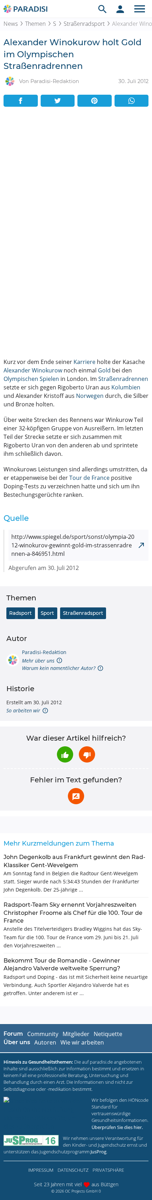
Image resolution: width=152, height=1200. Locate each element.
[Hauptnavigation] (139, 9)
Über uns (17, 1042)
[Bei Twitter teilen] (58, 101)
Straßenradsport (84, 24)
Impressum (40, 1170)
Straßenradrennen (123, 379)
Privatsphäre (108, 1170)
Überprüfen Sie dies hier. (117, 1127)
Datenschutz (73, 1170)
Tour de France (89, 478)
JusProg (98, 1151)
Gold (104, 370)
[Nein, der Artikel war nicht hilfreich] (87, 754)
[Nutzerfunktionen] (120, 9)
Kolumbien (125, 387)
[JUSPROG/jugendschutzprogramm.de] (31, 1140)
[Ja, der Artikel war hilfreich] (65, 754)
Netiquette (108, 1034)
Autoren (45, 1042)
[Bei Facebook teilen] (21, 101)
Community (42, 1034)
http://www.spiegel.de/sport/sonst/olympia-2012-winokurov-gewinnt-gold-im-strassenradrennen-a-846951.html (72, 545)
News (11, 24)
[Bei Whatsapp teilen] (132, 101)
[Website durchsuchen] (102, 9)
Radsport (20, 613)
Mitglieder (76, 1034)
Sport (47, 613)
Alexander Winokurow (33, 370)
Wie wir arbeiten (82, 1042)
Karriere (84, 362)
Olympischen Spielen (31, 379)
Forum (13, 1033)
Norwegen (90, 396)
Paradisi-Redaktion (44, 652)
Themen (35, 24)
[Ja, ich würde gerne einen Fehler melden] (76, 796)
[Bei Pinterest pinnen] (94, 101)
